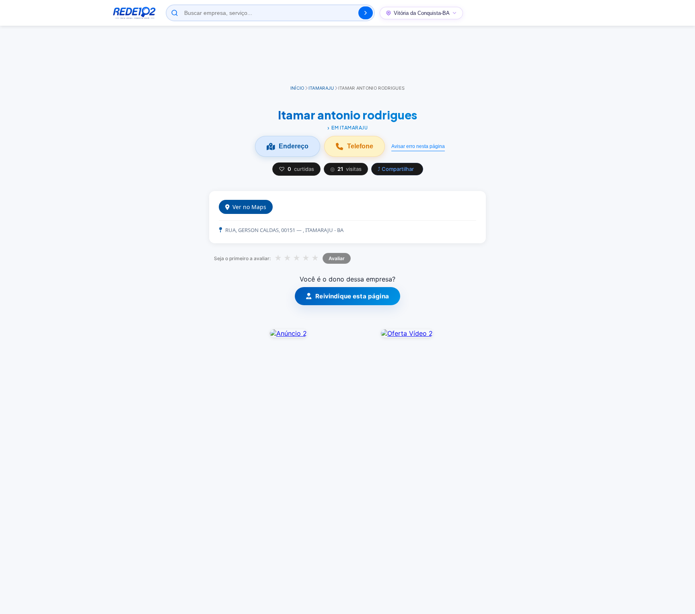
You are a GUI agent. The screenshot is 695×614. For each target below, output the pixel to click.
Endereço (293, 146)
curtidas (296, 169)
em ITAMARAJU (349, 128)
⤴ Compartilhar (396, 169)
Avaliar (337, 258)
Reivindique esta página (352, 296)
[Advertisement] (347, 56)
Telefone (360, 146)
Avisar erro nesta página (418, 146)
